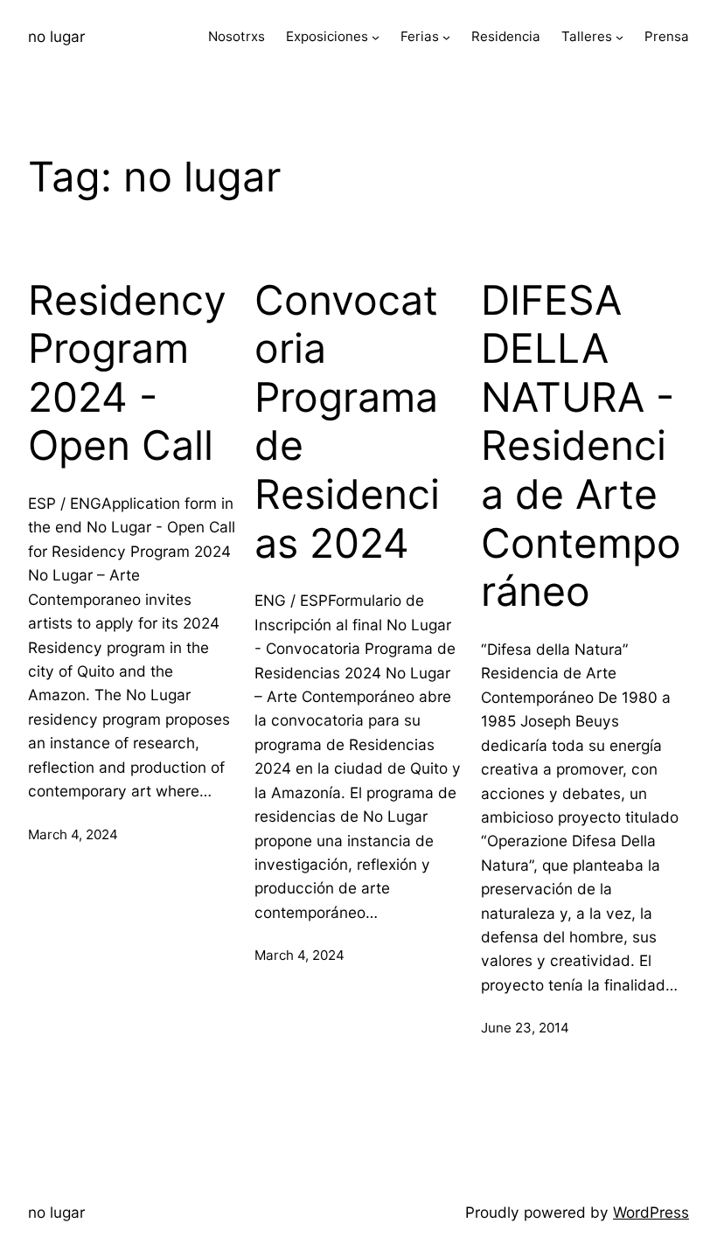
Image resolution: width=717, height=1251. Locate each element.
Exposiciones (327, 36)
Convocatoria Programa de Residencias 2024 (347, 421)
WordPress (651, 1212)
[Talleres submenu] (619, 37)
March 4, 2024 (73, 834)
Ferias (419, 36)
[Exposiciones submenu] (375, 37)
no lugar (56, 36)
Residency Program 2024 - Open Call (127, 373)
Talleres (586, 36)
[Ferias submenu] (446, 37)
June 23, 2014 (525, 1027)
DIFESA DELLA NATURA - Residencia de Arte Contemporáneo (581, 446)
